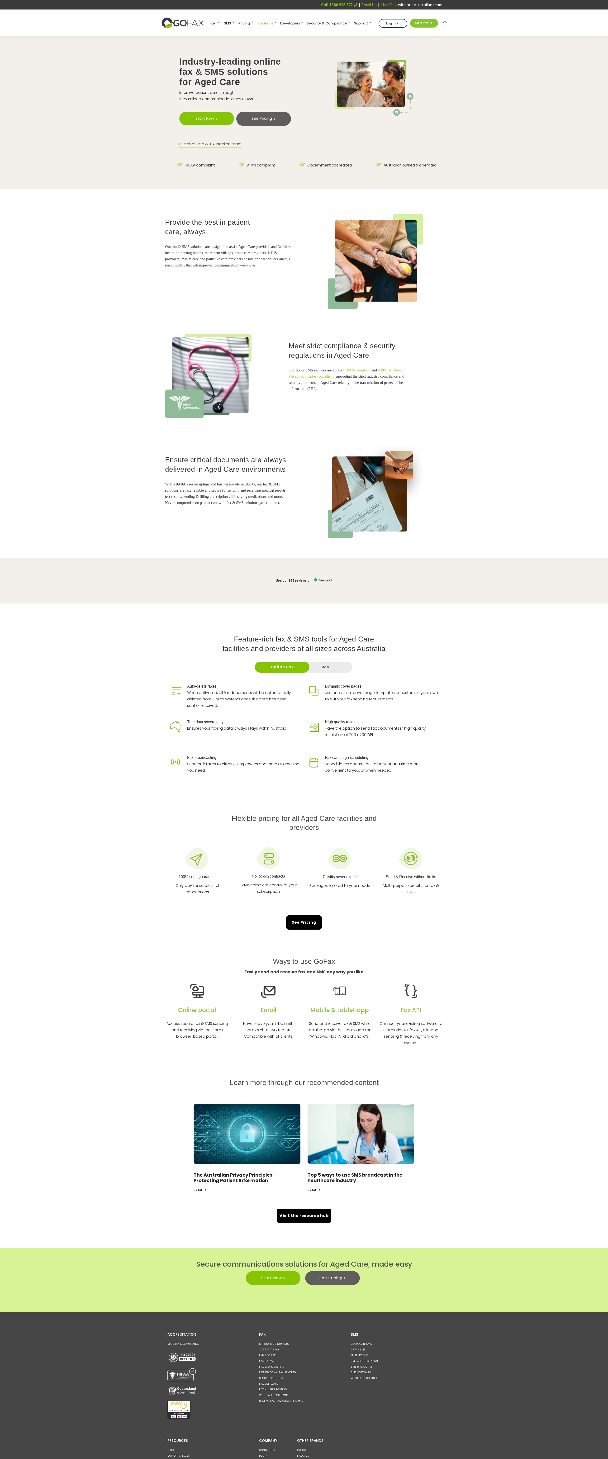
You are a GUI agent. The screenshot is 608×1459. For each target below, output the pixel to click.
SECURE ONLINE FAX (271, 1378)
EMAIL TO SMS (359, 1355)
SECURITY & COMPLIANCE (183, 1344)
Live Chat (389, 4)
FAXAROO (303, 1456)
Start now (421, 23)
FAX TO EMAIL (267, 1361)
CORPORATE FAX (269, 1349)
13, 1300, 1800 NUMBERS (274, 1344)
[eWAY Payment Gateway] (178, 1418)
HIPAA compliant (356, 370)
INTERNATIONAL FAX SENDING (277, 1372)
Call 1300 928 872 (337, 4)
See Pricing (304, 922)
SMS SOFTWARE (361, 1372)
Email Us (369, 4)
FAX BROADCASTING (271, 1367)
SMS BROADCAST (361, 1367)
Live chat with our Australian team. (210, 144)
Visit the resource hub (304, 1215)
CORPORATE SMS (361, 1344)
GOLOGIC (303, 1450)
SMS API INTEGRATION (364, 1361)
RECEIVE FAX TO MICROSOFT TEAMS (281, 1401)
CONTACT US (267, 1450)
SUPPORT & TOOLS (178, 1456)
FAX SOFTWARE (268, 1384)
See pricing (262, 118)
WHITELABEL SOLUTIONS (274, 1395)
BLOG (170, 1450)
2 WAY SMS (358, 1349)
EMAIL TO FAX (267, 1355)
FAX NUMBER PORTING (273, 1389)
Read (198, 1190)
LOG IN (263, 1456)
